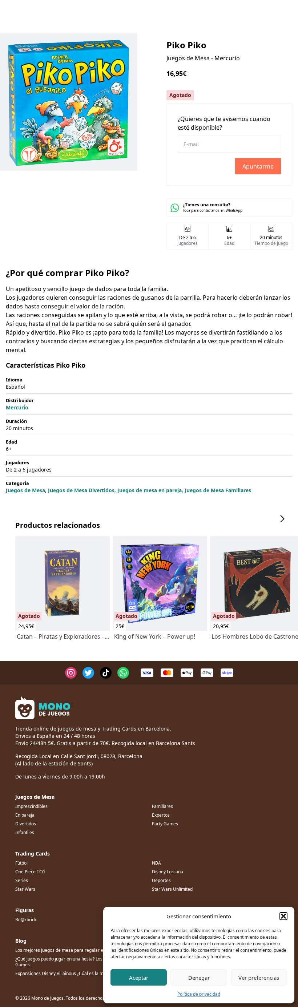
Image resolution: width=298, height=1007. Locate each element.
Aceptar (138, 977)
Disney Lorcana (167, 872)
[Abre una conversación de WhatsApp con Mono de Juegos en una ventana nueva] (123, 673)
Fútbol (21, 863)
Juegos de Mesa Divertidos (81, 490)
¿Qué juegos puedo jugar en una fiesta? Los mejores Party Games (73, 962)
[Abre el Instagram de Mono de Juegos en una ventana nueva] (71, 673)
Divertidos (25, 824)
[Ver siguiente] (282, 518)
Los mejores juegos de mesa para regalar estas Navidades (74, 950)
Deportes (161, 880)
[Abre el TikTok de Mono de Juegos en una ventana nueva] (106, 673)
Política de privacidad (198, 994)
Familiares (162, 806)
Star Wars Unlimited (172, 889)
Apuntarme (258, 166)
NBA (156, 863)
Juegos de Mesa (25, 490)
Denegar (199, 977)
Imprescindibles (31, 806)
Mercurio (17, 407)
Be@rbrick (25, 920)
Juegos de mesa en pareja (149, 490)
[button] (283, 916)
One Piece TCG (30, 872)
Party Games (165, 824)
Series (21, 880)
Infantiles (24, 832)
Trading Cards (32, 853)
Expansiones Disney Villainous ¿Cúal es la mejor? (64, 973)
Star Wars (25, 889)
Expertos (161, 815)
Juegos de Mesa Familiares (218, 490)
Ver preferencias (258, 977)
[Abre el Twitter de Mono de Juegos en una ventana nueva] (88, 673)
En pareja (25, 815)
